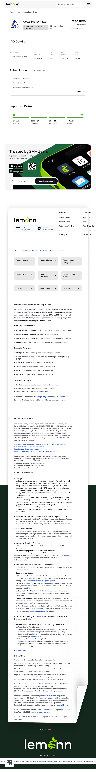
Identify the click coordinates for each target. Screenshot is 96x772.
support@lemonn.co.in (30, 468)
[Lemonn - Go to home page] (12, 4)
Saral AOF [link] (21, 650)
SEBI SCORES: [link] (45, 684)
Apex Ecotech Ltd (30, 12)
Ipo (19, 12)
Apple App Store (59, 397)
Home (12, 12)
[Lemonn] (25, 219)
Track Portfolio (88, 226)
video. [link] (67, 555)
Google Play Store (44, 397)
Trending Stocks (56, 250)
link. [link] (31, 619)
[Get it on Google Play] (16, 171)
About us (86, 217)
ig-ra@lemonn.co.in (35, 636)
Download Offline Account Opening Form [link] (39, 580)
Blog (84, 222)
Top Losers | (44, 250)
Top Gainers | (34, 250)
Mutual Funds (64, 222)
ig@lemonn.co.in (20, 560)
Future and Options (66, 226)
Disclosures (87, 234)
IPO (60, 230)
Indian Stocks (64, 217)
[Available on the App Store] (16, 166)
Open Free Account (46, 181)
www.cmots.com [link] (43, 712)
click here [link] (64, 705)
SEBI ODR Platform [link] (49, 696)
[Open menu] (88, 4)
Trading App (64, 234)
